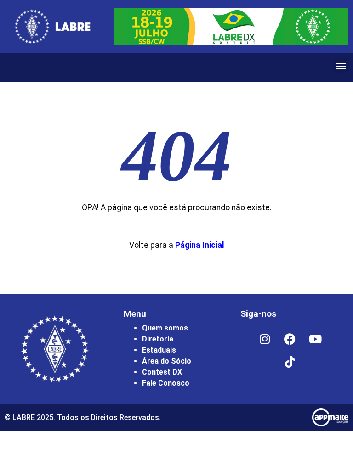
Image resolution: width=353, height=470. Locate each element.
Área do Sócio (166, 361)
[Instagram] (264, 338)
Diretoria (157, 339)
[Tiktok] (290, 361)
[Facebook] (290, 338)
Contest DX (162, 372)
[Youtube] (315, 338)
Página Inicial (199, 245)
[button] (340, 65)
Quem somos (165, 328)
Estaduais (159, 350)
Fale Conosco (165, 383)
